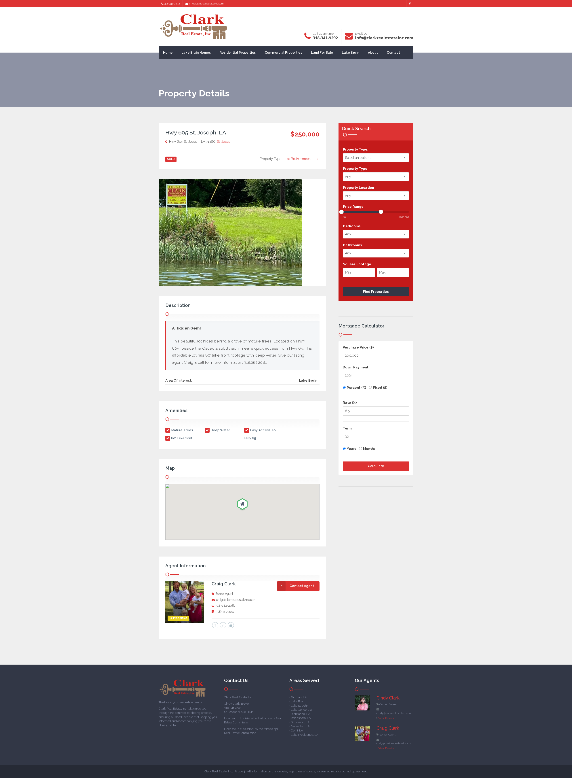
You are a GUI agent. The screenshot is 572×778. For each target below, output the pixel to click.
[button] (242, 504)
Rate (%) (350, 403)
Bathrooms (352, 245)
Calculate (376, 466)
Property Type (355, 169)
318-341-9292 (172, 3)
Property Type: (355, 149)
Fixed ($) (380, 388)
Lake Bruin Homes (196, 52)
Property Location (358, 188)
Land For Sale (322, 52)
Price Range (353, 207)
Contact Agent (302, 586)
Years (351, 449)
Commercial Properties (283, 52)
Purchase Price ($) (358, 347)
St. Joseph (225, 142)
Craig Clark (224, 584)
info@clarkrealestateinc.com (206, 3)
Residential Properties (238, 52)
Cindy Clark (388, 698)
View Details (386, 718)
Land (316, 159)
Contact (393, 52)
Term (347, 428)
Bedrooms (352, 226)
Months (369, 449)
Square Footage (357, 264)
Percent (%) (356, 388)
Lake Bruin (350, 52)
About (373, 52)
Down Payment (355, 367)
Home (168, 52)
